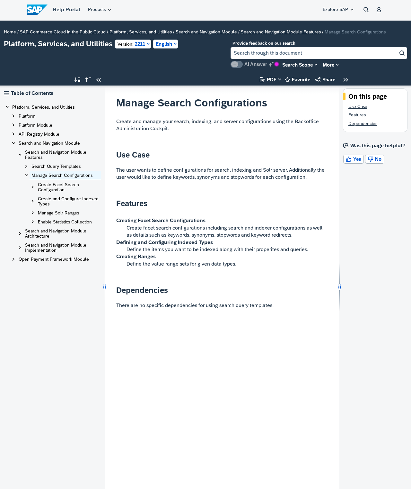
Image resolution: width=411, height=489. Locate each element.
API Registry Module (39, 134)
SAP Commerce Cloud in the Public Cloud (63, 31)
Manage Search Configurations (61, 175)
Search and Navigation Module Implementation (55, 247)
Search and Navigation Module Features (281, 31)
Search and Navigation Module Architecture (55, 233)
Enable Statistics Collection (65, 221)
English (164, 44)
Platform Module (35, 125)
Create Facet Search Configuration (58, 187)
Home (10, 31)
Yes (353, 159)
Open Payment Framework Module (54, 259)
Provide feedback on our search (263, 43)
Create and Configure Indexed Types (68, 201)
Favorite (297, 79)
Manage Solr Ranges (58, 212)
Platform (27, 116)
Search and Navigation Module (206, 31)
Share (325, 79)
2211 (131, 44)
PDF (268, 79)
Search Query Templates (56, 166)
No (374, 159)
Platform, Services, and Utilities (140, 31)
